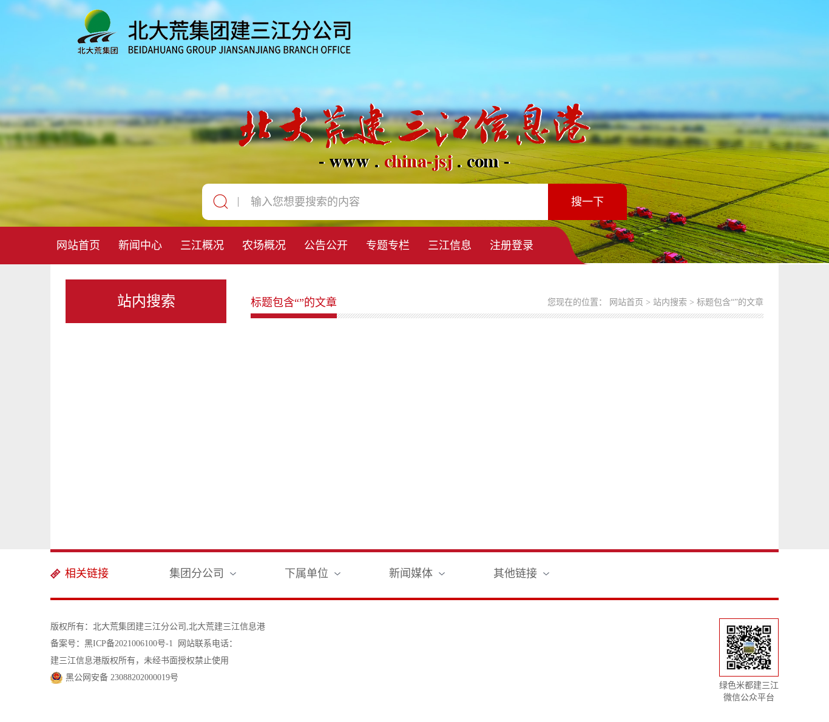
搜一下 (587, 202)
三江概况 (202, 245)
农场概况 (264, 245)
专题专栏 (388, 245)
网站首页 (78, 245)
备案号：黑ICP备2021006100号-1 (111, 643)
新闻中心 (140, 245)
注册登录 (511, 245)
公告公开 (326, 245)
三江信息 (450, 245)
